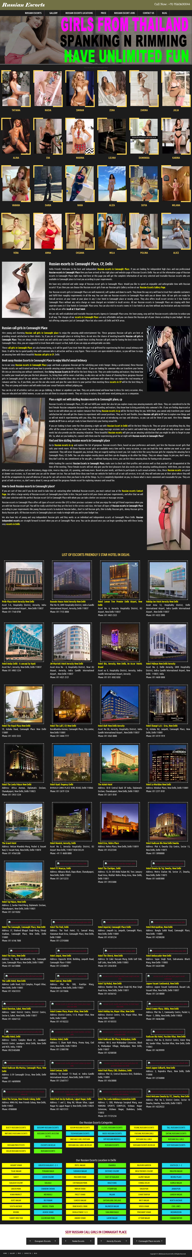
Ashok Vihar (48, 1212)
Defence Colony (112, 1171)
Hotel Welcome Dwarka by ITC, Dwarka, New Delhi (167, 1096)
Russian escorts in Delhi (144, 1145)
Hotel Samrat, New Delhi (60, 981)
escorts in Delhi (13, 524)
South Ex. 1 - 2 (176, 1165)
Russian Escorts (23, 5)
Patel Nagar (80, 1165)
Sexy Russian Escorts (176, 1145)
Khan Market (16, 1194)
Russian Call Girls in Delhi (80, 1145)
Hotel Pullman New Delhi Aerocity (160, 663)
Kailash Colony (16, 1183)
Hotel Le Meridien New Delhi (158, 784)
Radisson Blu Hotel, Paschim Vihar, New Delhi (166, 1036)
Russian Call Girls (144, 1139)
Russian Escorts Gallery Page (152, 287)
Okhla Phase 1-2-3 (80, 1212)
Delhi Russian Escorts (16, 1151)
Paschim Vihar (80, 1177)
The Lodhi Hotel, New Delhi (14, 981)
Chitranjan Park (80, 1183)
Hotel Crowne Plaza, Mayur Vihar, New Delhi (69, 1011)
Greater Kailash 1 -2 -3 (48, 1165)
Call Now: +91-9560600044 (172, 4)
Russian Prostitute (16, 1145)
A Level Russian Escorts (112, 1127)
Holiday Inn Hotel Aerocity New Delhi (162, 601)
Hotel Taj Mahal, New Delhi (110, 983)
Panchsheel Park (80, 1206)
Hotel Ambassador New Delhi (158, 955)
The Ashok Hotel (105, 784)
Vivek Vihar (144, 1206)
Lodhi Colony (48, 1177)
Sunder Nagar (80, 1200)
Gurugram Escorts (43, 1241)
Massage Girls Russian (80, 1139)
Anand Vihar (80, 1218)
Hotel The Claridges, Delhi (109, 868)
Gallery (53, 13)
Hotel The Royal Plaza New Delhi (16, 725)
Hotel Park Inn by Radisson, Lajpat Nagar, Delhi (70, 1099)
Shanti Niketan (16, 1218)
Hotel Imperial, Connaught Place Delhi (114, 927)
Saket (16, 1177)
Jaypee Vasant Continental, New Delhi (162, 983)
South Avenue (16, 1206)
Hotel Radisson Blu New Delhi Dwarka (162, 843)
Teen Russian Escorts (80, 1133)
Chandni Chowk (48, 1189)
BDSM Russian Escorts (80, 1127)
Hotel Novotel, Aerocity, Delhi (63, 843)
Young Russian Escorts (144, 1127)
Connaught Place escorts (149, 1241)
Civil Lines (176, 1206)
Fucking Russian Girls (144, 1133)
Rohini (16, 1212)
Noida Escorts (78, 1241)
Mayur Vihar (80, 1189)
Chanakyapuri (176, 1218)
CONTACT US (27, 1253)
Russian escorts (174, 470)
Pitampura (112, 1189)
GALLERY (12, 1253)
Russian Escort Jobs (124, 13)
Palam (112, 1194)
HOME (5, 1253)
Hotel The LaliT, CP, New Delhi (63, 725)
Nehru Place (176, 1177)
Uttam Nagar (144, 1218)
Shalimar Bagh (112, 1212)
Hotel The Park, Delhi (59, 927)
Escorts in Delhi (48, 1145)
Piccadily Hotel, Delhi (11, 1036)
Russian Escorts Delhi (167, 1254)
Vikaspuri (144, 1189)
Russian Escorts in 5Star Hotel (48, 1135)
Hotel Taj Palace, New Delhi (14, 901)
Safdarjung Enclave (112, 1200)
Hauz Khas (112, 1183)
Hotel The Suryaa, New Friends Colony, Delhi (21, 1099)
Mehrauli (48, 1194)
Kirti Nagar (16, 1200)
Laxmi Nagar (112, 1218)
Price (103, 13)
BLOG (35, 1253)
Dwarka (112, 1165)
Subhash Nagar (80, 1171)
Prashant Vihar (144, 1212)
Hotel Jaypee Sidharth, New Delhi (160, 1067)
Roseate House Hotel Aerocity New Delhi (68, 601)
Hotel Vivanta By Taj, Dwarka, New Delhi (163, 868)
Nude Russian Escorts (112, 1133)
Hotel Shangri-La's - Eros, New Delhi (162, 725)
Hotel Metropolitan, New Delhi (159, 927)
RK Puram (48, 1200)
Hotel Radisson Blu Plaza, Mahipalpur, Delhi (117, 1039)
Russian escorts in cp (111, 411)
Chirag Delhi (144, 1183)
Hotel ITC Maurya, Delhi (60, 868)
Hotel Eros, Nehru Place (108, 843)
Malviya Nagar (176, 1171)
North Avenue (176, 1200)
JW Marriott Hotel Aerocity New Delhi (66, 663)
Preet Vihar (80, 1194)
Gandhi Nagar (176, 1194)
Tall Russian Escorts (176, 1127)
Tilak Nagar (16, 1171)
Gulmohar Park (48, 1218)
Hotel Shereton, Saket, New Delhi (16, 1008)
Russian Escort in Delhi (117, 425)
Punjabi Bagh (48, 1171)
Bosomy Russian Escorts (48, 1127)
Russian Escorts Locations (79, 13)
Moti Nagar (144, 1200)
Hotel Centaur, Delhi (59, 1070)
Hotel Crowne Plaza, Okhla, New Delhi (162, 1008)
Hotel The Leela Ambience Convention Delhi (117, 1099)
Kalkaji (48, 1183)
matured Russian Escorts (16, 1133)
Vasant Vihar (16, 1165)
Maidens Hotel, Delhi (59, 1039)
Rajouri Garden (144, 1165)
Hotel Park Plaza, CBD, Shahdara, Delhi (115, 1070)
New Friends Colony (144, 1171)
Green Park (16, 1189)
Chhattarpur (144, 1194)
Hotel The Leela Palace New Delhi (16, 784)
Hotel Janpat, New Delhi (60, 955)
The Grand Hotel (9, 843)
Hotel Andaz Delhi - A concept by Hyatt (19, 663)
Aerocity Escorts (114, 1241)
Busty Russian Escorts (16, 1127)
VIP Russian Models (112, 1139)
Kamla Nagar (176, 1183)
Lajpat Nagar (144, 1177)
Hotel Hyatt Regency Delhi (61, 784)
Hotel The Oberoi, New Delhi (110, 955)
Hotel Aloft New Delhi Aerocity (111, 725)
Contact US (148, 13)
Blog (164, 13)
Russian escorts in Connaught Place (113, 269)
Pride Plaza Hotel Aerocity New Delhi (18, 601)
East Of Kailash (112, 1177)
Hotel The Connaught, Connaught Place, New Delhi (23, 927)
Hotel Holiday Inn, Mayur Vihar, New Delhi (116, 1011)
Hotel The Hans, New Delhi (13, 955)
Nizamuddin (176, 1212)
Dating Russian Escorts (176, 1133)
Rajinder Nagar (112, 1206)
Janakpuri (176, 1189)
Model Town (48, 1206)
